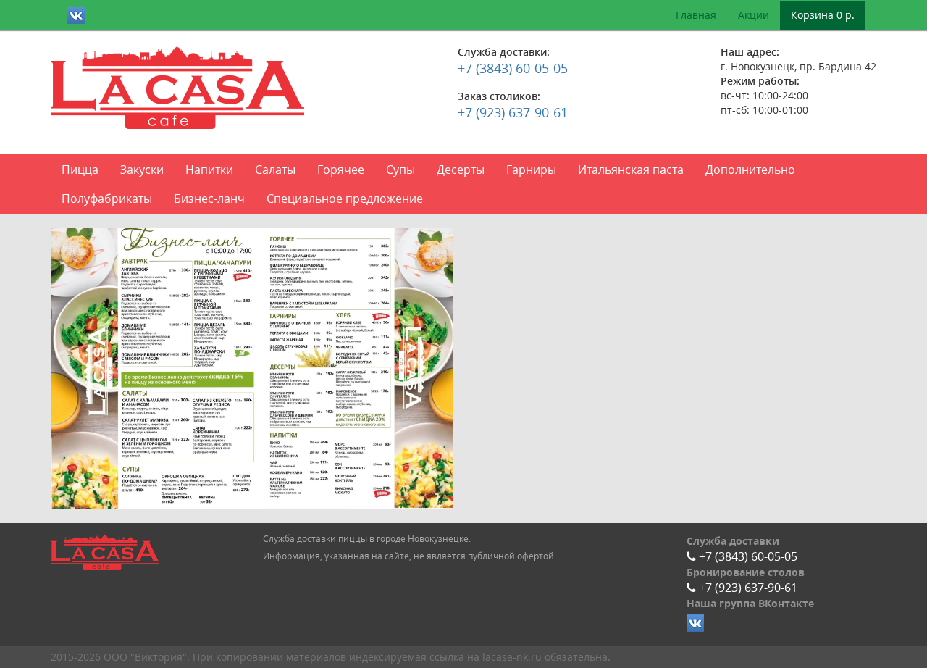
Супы (400, 170)
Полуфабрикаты (107, 198)
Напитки (209, 170)
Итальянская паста (631, 170)
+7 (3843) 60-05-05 (513, 68)
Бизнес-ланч (209, 198)
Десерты (461, 170)
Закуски (142, 170)
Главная (696, 15)
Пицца (80, 170)
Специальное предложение (345, 198)
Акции (753, 15)
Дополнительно (750, 170)
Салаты (275, 170)
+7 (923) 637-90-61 (513, 112)
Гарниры (531, 170)
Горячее (340, 170)
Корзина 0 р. (823, 15)
